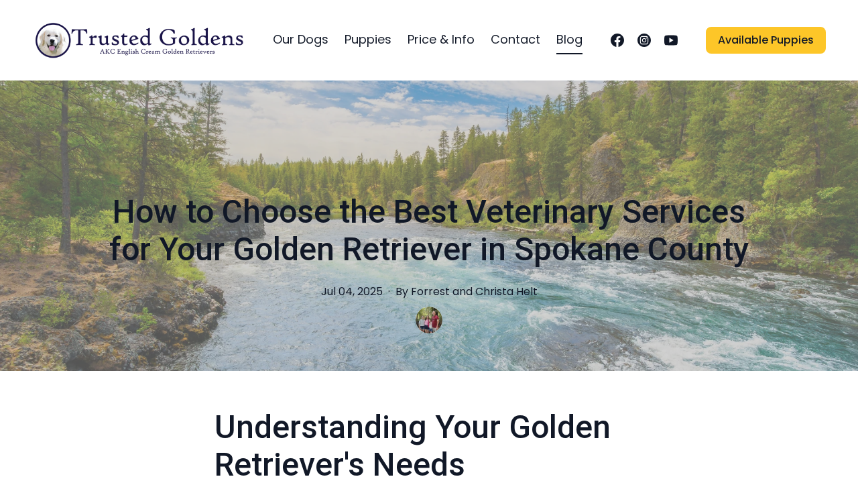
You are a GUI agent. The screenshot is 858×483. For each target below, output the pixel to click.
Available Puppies (766, 40)
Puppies (368, 39)
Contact (515, 39)
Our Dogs (300, 39)
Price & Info (441, 39)
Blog (569, 39)
